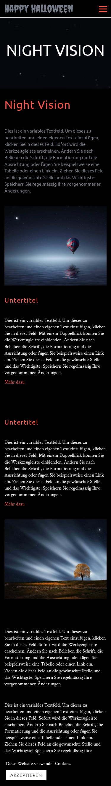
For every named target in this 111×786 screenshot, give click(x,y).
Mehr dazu (14, 382)
